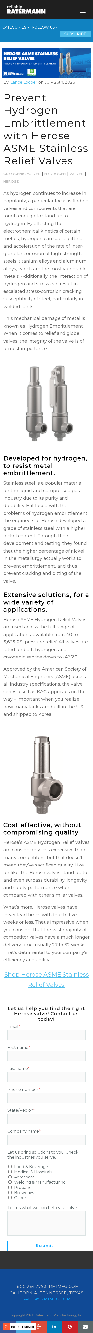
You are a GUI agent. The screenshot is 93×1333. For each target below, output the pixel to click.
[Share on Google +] (39, 1327)
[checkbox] (46, 1182)
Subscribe (75, 34)
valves (77, 174)
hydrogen (55, 174)
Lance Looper (23, 82)
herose (11, 181)
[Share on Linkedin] (54, 1327)
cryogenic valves (22, 174)
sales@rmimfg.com (46, 1299)
